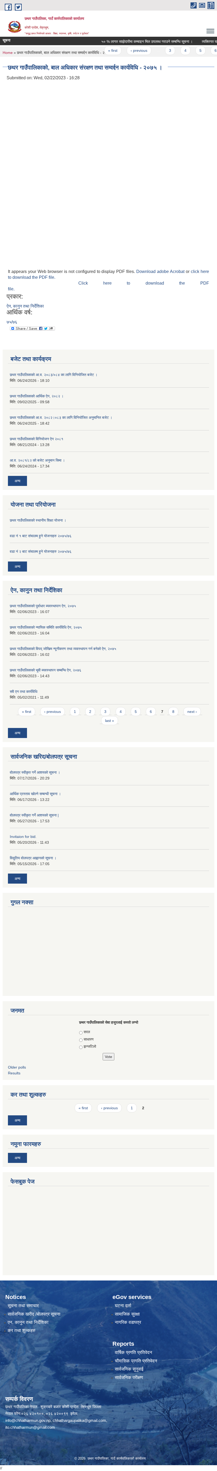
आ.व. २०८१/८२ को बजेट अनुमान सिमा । (37, 460)
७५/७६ (12, 322)
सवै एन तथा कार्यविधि (23, 691)
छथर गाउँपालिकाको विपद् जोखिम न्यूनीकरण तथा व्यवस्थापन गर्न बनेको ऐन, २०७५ (63, 649)
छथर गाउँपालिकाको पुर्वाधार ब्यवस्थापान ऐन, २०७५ (43, 606)
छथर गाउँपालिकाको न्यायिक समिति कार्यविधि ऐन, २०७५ (46, 627)
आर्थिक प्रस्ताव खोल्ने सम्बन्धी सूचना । (35, 794)
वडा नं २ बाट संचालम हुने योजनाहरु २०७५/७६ (40, 551)
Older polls (17, 1067)
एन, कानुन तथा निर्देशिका (28, 1322)
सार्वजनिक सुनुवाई (129, 1369)
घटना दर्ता (123, 1305)
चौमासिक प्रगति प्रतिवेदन (136, 1360)
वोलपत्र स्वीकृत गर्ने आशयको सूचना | (34, 815)
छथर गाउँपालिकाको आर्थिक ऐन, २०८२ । (37, 396)
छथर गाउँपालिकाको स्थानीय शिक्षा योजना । (38, 520)
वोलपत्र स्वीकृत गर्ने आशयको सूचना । (35, 772)
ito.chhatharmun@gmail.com (30, 1427)
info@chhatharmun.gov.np (28, 1420)
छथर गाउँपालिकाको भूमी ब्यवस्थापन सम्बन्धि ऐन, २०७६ (45, 670)
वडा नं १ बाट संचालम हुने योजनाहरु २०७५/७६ (40, 536)
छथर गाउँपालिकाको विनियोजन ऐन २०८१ (36, 439)
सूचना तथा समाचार (23, 1305)
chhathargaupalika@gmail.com (79, 1420)
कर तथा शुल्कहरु (21, 1330)
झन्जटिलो (90, 1046)
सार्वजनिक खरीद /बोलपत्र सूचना (34, 1314)
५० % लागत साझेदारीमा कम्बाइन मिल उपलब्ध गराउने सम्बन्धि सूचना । (134, 41)
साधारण (89, 1039)
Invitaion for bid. (23, 836)
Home (8, 52)
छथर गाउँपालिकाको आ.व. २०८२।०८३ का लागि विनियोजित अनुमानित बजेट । (61, 417)
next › (192, 711)
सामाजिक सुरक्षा (127, 1314)
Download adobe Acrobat (161, 271)
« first (100, 50)
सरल (87, 1032)
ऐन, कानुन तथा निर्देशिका (25, 306)
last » (109, 720)
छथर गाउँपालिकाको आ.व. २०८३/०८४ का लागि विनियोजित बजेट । (53, 375)
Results (14, 1073)
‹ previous (126, 50)
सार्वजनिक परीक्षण (129, 1377)
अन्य (17, 481)
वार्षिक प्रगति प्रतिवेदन (133, 1352)
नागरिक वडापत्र (128, 1322)
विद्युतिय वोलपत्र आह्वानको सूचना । (33, 858)
